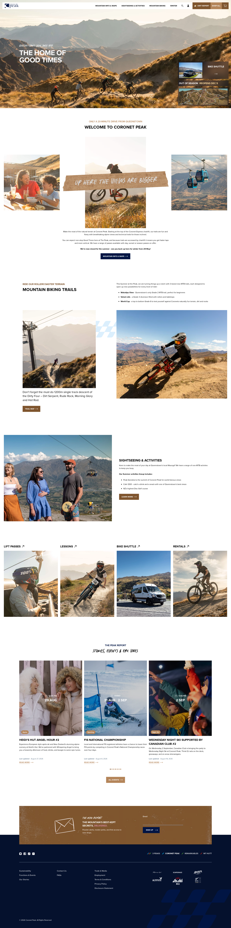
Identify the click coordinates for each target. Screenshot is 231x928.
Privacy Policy (101, 883)
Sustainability (25, 870)
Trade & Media (101, 870)
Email (145, 816)
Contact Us (62, 870)
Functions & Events (27, 875)
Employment (100, 875)
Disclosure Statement (104, 888)
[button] (110, 769)
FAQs (59, 875)
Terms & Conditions (103, 879)
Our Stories (24, 879)
